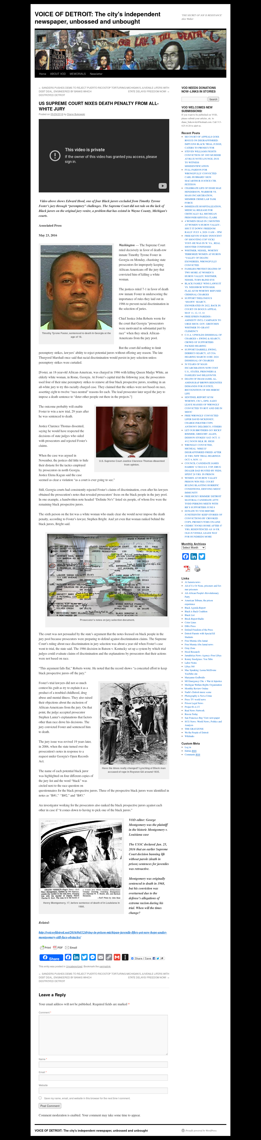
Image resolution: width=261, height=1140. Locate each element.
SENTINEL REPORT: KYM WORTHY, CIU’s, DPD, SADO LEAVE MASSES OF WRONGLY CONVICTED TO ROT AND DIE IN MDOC (203, 404)
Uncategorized (74, 966)
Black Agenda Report (195, 607)
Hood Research (192, 651)
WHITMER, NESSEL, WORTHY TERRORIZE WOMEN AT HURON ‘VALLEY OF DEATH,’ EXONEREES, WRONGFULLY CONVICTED (203, 258)
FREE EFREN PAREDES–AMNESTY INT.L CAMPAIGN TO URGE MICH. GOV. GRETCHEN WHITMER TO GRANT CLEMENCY (203, 324)
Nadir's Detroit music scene (198, 692)
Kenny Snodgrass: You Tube (199, 659)
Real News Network (195, 710)
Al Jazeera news (192, 582)
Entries (191, 750)
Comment (45, 1012)
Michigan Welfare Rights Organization (203, 684)
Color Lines (190, 622)
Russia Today (191, 714)
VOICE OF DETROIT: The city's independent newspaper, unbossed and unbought (97, 17)
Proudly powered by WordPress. (201, 1130)
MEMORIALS (78, 74)
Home (42, 74)
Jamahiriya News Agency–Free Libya (203, 655)
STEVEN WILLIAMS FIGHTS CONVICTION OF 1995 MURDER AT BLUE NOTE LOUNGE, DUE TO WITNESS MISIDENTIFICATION (203, 159)
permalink (105, 966)
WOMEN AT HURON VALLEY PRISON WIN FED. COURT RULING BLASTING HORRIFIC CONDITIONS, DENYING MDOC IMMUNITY (203, 485)
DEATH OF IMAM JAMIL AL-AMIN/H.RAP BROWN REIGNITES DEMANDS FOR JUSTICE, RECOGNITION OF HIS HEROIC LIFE (203, 386)
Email (43, 1072)
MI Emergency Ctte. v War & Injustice (203, 681)
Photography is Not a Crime (198, 695)
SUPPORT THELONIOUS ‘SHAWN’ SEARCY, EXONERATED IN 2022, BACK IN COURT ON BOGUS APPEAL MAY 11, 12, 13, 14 (203, 305)
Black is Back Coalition (196, 611)
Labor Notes (191, 662)
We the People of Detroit (196, 732)
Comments (192, 754)
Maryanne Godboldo (195, 677)
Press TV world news (195, 699)
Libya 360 (190, 666)
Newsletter (96, 74)
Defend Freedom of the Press (199, 629)
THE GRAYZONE (194, 728)
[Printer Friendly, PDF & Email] (58, 947)
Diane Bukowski (76, 114)
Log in (188, 747)
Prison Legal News (194, 703)
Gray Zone (190, 648)
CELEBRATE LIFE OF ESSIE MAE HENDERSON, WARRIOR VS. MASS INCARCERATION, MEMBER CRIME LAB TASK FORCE (203, 195)
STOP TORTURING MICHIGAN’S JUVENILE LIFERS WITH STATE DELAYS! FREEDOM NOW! (136, 89)
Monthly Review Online (196, 688)
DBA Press (190, 626)
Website (43, 1085)
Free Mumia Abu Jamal (196, 640)
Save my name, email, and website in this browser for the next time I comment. (87, 1098)
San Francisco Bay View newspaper (202, 717)
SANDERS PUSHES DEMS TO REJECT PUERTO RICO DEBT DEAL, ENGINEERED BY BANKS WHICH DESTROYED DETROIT (71, 91)
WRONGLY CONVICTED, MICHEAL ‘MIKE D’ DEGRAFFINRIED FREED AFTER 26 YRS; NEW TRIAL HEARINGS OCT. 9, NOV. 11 (203, 452)
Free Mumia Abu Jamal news (199, 644)
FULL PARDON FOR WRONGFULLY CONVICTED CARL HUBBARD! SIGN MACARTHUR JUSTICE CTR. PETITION (201, 177)
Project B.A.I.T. (192, 706)
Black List (190, 615)
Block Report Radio (194, 618)
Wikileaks (189, 736)
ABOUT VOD (58, 74)
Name (43, 1059)
